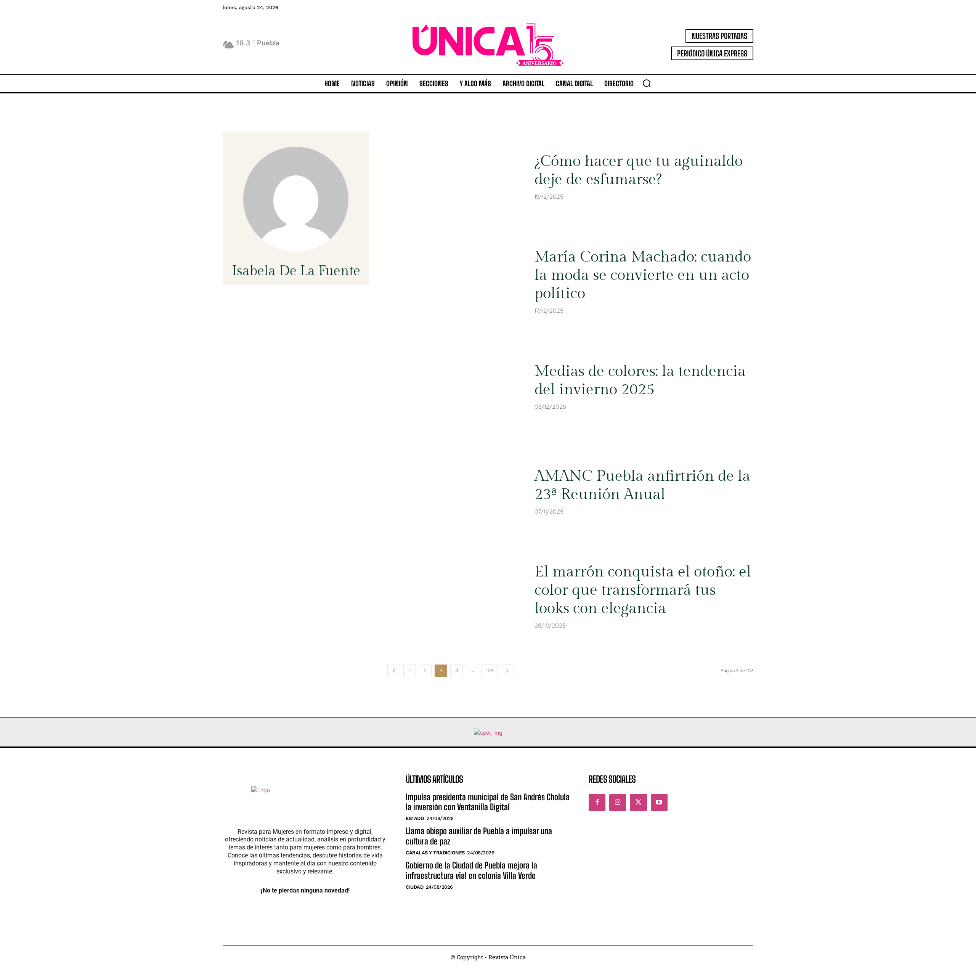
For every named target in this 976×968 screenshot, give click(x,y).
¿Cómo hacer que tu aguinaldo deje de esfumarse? (639, 170)
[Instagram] (617, 802)
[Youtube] (659, 802)
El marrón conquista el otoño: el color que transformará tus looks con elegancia (643, 590)
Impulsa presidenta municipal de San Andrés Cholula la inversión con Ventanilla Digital (488, 802)
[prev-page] (393, 671)
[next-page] (507, 671)
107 (489, 671)
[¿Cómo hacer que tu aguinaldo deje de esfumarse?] (451, 176)
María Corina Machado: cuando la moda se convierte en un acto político (643, 275)
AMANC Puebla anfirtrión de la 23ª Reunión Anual (642, 485)
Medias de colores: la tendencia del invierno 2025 (640, 380)
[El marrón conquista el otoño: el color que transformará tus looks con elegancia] (451, 596)
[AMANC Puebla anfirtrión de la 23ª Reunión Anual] (451, 491)
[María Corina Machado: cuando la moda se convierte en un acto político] (451, 281)
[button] (646, 83)
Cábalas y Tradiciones (435, 853)
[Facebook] (597, 802)
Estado (415, 818)
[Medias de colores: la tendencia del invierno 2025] (451, 386)
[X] (638, 802)
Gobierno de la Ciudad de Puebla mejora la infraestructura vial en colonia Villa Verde (471, 870)
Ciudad (414, 887)
